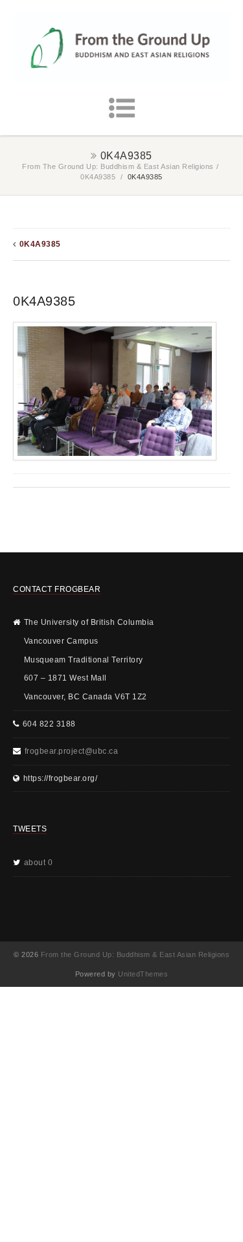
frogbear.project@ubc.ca (72, 751)
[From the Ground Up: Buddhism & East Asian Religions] (121, 47)
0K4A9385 (97, 177)
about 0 (38, 862)
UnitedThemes (143, 974)
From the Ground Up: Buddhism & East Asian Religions (118, 166)
